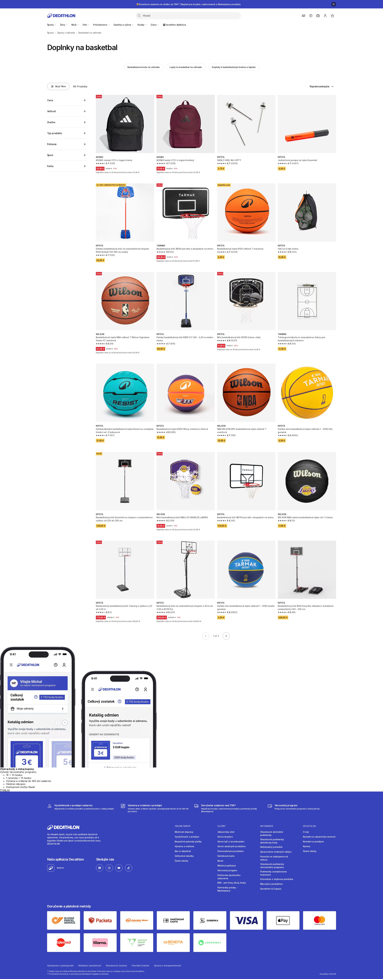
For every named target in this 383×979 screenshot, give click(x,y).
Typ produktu (54, 133)
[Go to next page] (226, 636)
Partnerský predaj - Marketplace (227, 889)
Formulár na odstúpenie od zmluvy (274, 858)
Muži (74, 24)
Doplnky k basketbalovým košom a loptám (234, 67)
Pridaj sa (5, 790)
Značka (51, 122)
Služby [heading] (221, 826)
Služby (141, 24)
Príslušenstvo (100, 24)
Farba (50, 166)
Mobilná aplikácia (226, 865)
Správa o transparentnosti (167, 965)
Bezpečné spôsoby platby (188, 841)
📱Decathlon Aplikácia (174, 24)
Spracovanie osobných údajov (276, 851)
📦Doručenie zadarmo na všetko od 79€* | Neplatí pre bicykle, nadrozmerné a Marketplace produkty (188, 4)
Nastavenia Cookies (116, 965)
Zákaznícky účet (225, 832)
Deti (85, 24)
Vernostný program (227, 870)
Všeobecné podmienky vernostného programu (272, 866)
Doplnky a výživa (123, 24)
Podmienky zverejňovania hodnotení (273, 873)
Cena (50, 100)
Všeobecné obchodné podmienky (271, 833)
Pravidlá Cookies (140, 965)
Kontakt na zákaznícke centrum (319, 836)
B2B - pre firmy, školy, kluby (231, 882)
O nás (306, 832)
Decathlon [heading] (309, 826)
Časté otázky (181, 860)
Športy (50, 24)
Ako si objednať (183, 851)
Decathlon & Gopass (270, 888)
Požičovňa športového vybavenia (228, 877)
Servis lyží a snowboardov (231, 841)
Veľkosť (51, 111)
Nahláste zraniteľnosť (89, 965)
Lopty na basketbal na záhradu (186, 67)
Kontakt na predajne (313, 841)
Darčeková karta (225, 856)
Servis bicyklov (225, 836)
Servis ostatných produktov (231, 846)
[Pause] (333, 4)
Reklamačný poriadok (271, 847)
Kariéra (306, 846)
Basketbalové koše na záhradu (143, 67)
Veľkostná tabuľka (184, 856)
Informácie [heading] (266, 826)
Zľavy (154, 24)
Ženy (63, 24)
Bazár (220, 860)
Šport (50, 155)
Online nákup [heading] (183, 826)
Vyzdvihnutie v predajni (187, 836)
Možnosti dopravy (184, 832)
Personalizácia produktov (230, 851)
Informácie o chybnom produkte (276, 879)
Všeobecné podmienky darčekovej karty (272, 841)
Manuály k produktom (271, 884)
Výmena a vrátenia (184, 846)
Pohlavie (52, 144)
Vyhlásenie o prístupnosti (60, 965)
